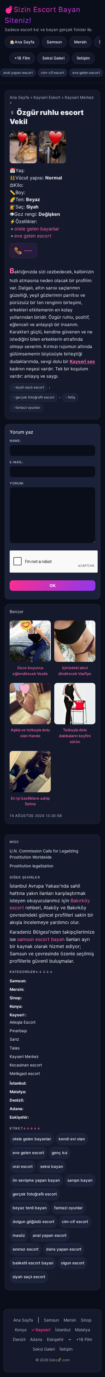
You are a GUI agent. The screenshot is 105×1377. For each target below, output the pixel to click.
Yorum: (17, 483)
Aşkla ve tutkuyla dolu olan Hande (30, 733)
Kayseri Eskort (47, 97)
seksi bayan (51, 1166)
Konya (15, 1006)
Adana (16, 1108)
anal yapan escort (18, 72)
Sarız (14, 1039)
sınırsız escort (25, 1249)
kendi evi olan (72, 1139)
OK (53, 585)
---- (28, 250)
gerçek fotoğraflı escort (34, 397)
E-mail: (16, 462)
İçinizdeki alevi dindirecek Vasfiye (74, 671)
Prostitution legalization (31, 866)
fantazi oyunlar (27, 407)
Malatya (17, 1091)
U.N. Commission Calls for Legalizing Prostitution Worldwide (44, 854)
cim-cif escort (52, 72)
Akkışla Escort (23, 1022)
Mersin (80, 42)
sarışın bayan (79, 1180)
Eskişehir (19, 1117)
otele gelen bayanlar (36, 229)
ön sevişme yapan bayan (36, 1180)
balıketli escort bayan (33, 1263)
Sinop (15, 998)
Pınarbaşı (18, 1030)
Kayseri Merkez (79, 97)
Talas (15, 1048)
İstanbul (17, 1083)
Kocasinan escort (26, 1065)
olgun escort (72, 1263)
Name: (15, 441)
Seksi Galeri (53, 58)
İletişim (83, 58)
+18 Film (22, 58)
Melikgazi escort (25, 1073)
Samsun (54, 42)
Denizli (16, 1100)
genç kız (60, 1152)
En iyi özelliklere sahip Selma (30, 801)
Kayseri (17, 1015)
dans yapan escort (63, 1249)
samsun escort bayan (40, 939)
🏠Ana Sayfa (22, 42)
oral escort (23, 1166)
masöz (19, 1235)
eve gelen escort (86, 72)
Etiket (25, 1128)
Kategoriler (31, 972)
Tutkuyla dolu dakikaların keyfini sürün (75, 736)
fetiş (71, 397)
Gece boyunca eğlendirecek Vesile (30, 671)
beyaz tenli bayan (30, 1207)
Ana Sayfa (19, 97)
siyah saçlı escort (29, 387)
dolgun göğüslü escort (33, 1221)
